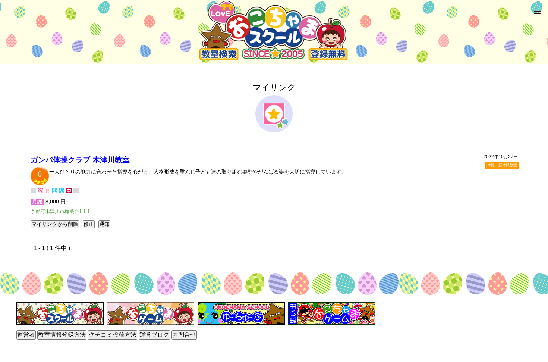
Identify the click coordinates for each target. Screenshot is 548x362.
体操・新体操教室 (502, 165)
